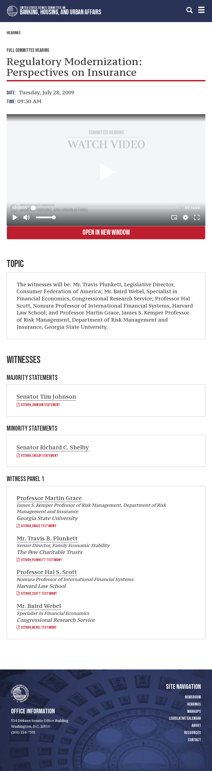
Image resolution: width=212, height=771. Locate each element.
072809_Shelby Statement (39, 455)
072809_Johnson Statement (40, 404)
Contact (194, 740)
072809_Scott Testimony (38, 593)
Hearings (14, 33)
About (196, 725)
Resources (192, 732)
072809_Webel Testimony (38, 627)
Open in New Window (106, 232)
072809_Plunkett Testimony (41, 559)
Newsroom (193, 697)
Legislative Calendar (185, 718)
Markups (194, 711)
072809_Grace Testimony (38, 526)
